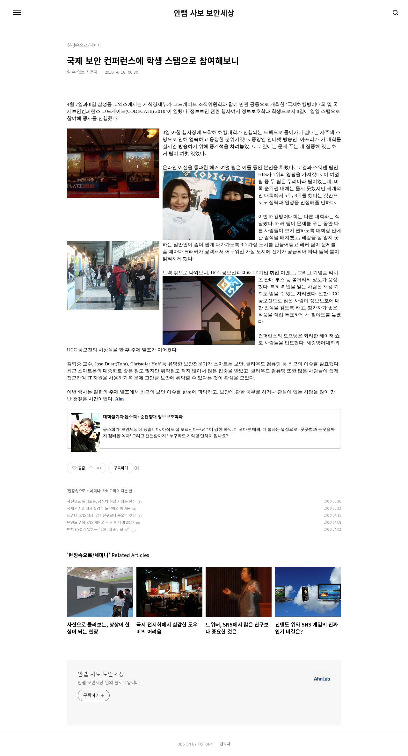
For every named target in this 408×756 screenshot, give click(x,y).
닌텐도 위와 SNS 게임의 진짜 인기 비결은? (100, 522)
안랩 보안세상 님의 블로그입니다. (109, 682)
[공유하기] (91, 468)
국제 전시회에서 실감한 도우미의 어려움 (98, 508)
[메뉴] (17, 12)
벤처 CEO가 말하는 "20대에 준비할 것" (98, 529)
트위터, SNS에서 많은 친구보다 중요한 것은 (101, 515)
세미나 (95, 490)
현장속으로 (76, 490)
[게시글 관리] (99, 468)
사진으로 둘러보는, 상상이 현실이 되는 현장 (101, 501)
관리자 (225, 743)
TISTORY (205, 743)
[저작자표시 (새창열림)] (136, 468)
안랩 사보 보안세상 (204, 13)
